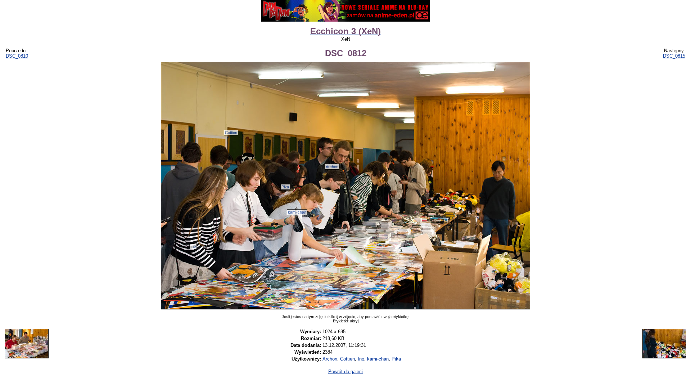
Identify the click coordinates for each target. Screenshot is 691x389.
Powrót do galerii (345, 371)
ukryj (354, 321)
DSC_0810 (17, 56)
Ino (193, 246)
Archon (332, 167)
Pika (285, 187)
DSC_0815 (674, 56)
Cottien (231, 132)
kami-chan (297, 212)
